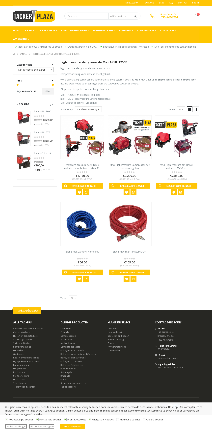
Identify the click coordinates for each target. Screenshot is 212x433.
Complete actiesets (70, 346)
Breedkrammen (68, 368)
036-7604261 (164, 349)
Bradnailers (19, 372)
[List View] (196, 109)
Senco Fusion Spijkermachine (28, 328)
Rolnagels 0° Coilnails (71, 361)
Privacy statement (117, 346)
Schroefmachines (103, 30)
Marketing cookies (130, 419)
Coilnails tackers (21, 332)
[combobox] (35, 69)
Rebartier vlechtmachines (26, 357)
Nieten (63, 379)
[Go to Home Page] (14, 54)
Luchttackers (19, 379)
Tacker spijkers (68, 386)
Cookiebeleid (114, 350)
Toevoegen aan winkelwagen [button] (84, 185)
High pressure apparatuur (26, 361)
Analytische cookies (103, 419)
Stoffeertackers (21, 375)
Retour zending (116, 339)
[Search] (135, 16)
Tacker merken (46, 30)
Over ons (149, 2)
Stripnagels (66, 372)
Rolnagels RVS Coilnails (72, 350)
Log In (195, 2)
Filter (48, 91)
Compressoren (145, 30)
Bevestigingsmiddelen (74, 30)
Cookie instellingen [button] (16, 426)
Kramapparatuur (21, 365)
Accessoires (167, 30)
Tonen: (171, 109)
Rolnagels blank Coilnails (73, 357)
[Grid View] (189, 109)
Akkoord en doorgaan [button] (42, 426)
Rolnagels (125, 30)
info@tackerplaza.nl (169, 358)
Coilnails (64, 332)
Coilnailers (65, 328)
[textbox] (35, 69)
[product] (82, 137)
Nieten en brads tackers (25, 336)
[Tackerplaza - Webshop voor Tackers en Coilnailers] (34, 16)
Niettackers (19, 350)
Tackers (27, 30)
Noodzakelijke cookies (20, 419)
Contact (182, 2)
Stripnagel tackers (22, 343)
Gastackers (19, 354)
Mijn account (133, 2)
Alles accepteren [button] (72, 426)
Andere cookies (154, 419)
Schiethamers (20, 383)
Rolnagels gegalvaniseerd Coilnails (78, 354)
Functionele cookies (50, 419)
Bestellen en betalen (118, 336)
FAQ (171, 2)
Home (16, 30)
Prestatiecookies (76, 419)
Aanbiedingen (21, 39)
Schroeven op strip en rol (73, 383)
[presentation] (50, 104)
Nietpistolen (19, 368)
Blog (161, 2)
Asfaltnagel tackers (22, 339)
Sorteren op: (66, 109)
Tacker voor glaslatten (24, 386)
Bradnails (65, 375)
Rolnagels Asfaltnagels (71, 365)
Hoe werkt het (115, 332)
